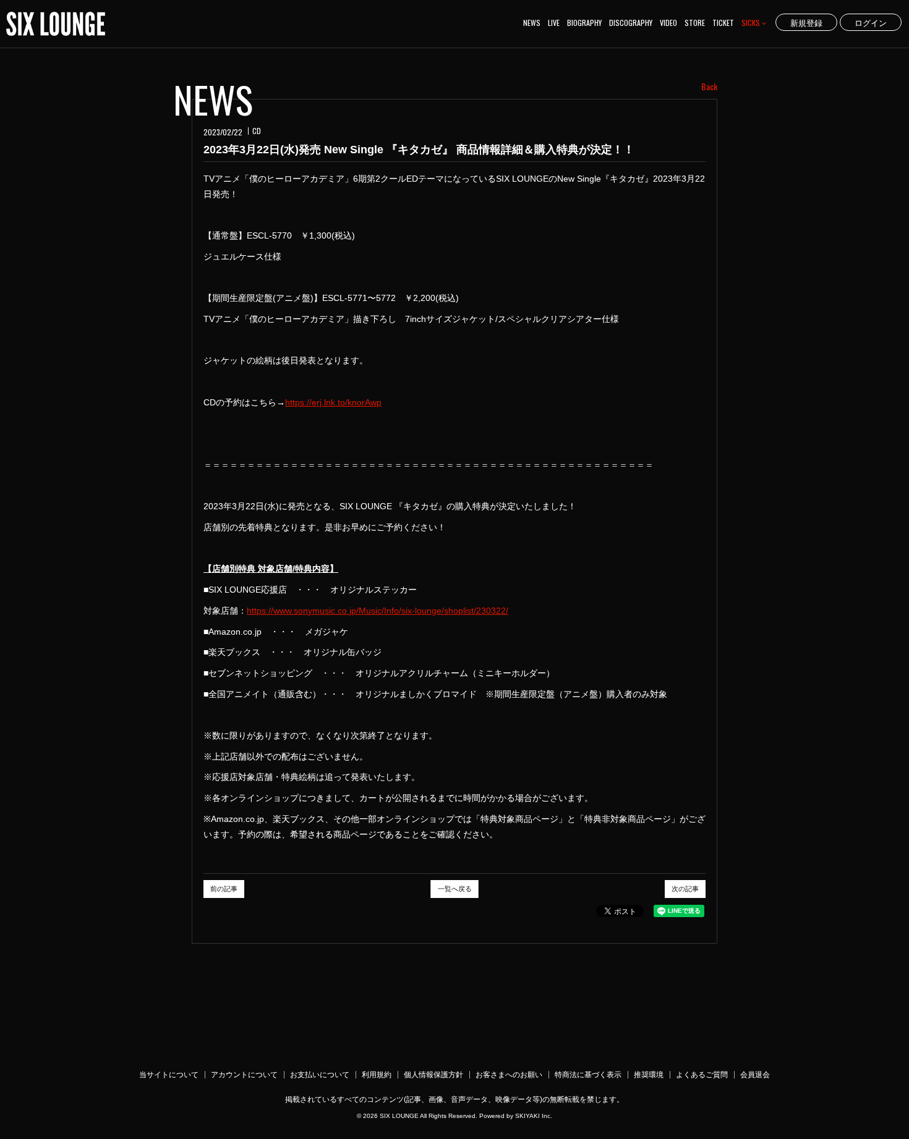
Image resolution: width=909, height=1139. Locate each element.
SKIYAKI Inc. (533, 1115)
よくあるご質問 (702, 1074)
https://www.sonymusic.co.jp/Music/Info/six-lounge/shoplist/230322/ (377, 611)
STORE (695, 22)
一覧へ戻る (455, 888)
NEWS (531, 22)
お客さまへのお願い (509, 1074)
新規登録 (806, 22)
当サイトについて (168, 1074)
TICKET (723, 22)
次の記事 (685, 888)
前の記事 (223, 888)
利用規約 (376, 1074)
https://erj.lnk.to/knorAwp (333, 402)
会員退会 (755, 1074)
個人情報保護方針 (433, 1074)
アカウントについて (244, 1074)
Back (709, 86)
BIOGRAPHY (584, 22)
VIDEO (668, 22)
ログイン (871, 22)
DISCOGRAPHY (630, 22)
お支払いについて (319, 1074)
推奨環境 (649, 1074)
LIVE (554, 22)
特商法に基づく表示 (588, 1074)
